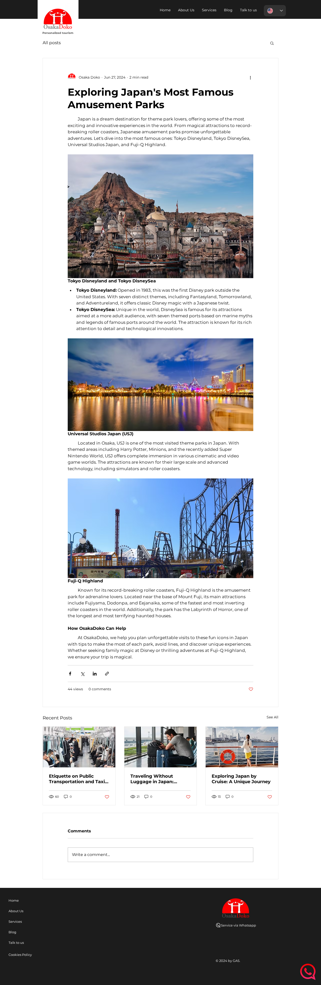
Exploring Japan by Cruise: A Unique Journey (241, 778)
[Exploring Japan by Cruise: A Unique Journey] (242, 747)
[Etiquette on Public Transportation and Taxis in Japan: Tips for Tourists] (79, 747)
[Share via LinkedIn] (94, 673)
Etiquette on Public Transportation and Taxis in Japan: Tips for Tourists (79, 778)
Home (14, 900)
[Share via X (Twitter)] (82, 673)
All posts (52, 42)
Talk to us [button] (16, 943)
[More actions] (250, 77)
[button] (248, 10)
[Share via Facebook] (70, 673)
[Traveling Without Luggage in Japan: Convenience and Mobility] (160, 747)
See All (272, 717)
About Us (16, 911)
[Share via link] (107, 673)
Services (15, 921)
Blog (12, 932)
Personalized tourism (57, 33)
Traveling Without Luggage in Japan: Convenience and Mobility (152, 778)
